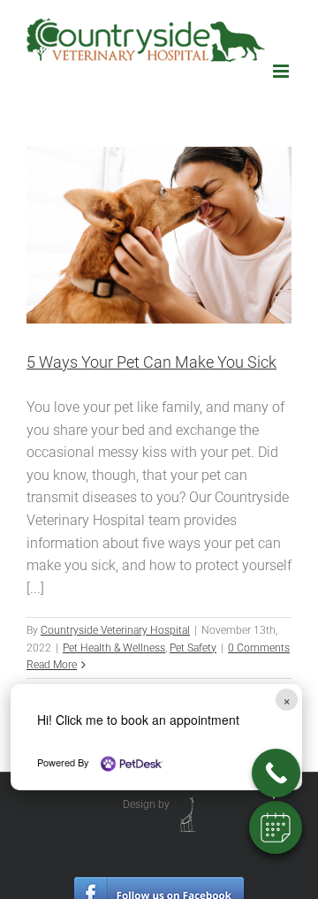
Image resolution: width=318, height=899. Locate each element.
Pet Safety (193, 648)
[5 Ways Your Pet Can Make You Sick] (159, 235)
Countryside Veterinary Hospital (115, 630)
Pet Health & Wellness (114, 648)
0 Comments (259, 648)
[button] (275, 827)
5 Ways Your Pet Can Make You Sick (151, 362)
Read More (51, 665)
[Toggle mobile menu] (282, 71)
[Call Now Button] (276, 773)
